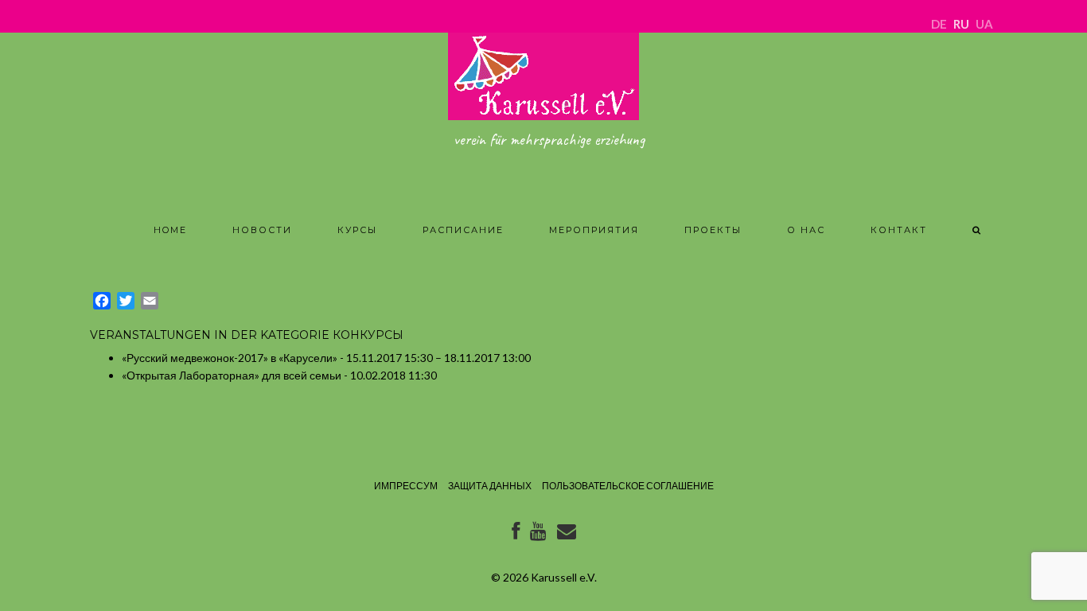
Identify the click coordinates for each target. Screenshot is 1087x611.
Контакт (899, 229)
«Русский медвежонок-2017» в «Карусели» (229, 357)
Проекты (713, 229)
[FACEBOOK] (516, 534)
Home (170, 229)
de (939, 24)
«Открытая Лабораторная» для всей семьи (231, 375)
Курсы (357, 229)
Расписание (463, 229)
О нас (806, 229)
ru (961, 24)
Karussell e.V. (564, 577)
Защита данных (490, 486)
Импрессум (406, 486)
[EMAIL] (566, 534)
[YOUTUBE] (538, 534)
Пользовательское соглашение (628, 486)
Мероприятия (594, 229)
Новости (262, 229)
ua (984, 24)
